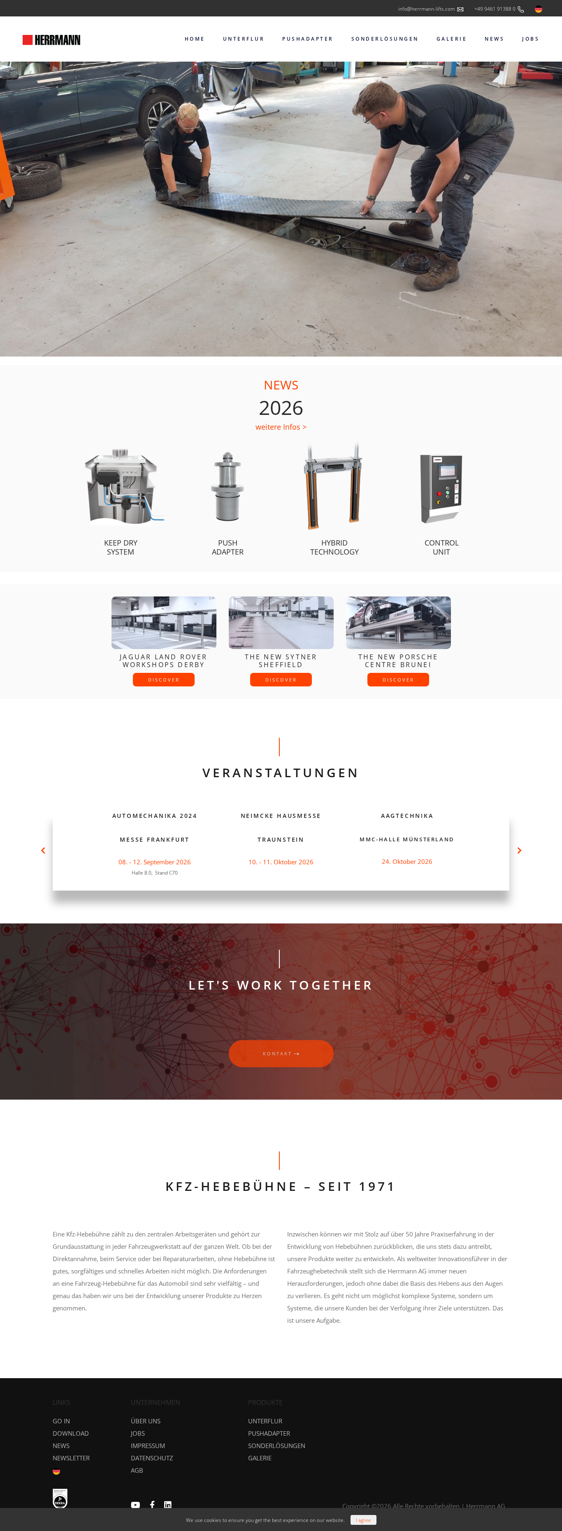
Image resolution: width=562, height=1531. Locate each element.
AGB (137, 1470)
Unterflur (265, 1421)
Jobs (138, 1433)
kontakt (277, 1053)
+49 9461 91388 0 (495, 8)
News (61, 1445)
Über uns (145, 1421)
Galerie (260, 1458)
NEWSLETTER (71, 1458)
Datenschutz (152, 1458)
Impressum (148, 1445)
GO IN (61, 1421)
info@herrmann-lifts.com (427, 8)
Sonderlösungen (276, 1445)
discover (164, 680)
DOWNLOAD (71, 1433)
